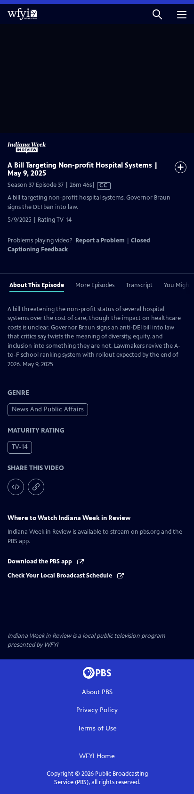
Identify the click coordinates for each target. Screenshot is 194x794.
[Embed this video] (16, 487)
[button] (157, 14)
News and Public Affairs (48, 409)
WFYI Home (97, 756)
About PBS (97, 692)
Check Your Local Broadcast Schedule (60, 575)
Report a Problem (100, 240)
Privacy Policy (97, 710)
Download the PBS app (40, 561)
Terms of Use (97, 728)
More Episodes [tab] (94, 285)
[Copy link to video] (36, 487)
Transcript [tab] (139, 285)
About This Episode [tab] (36, 285)
